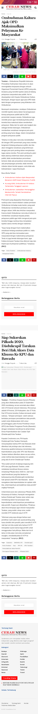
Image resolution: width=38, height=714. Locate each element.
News (3, 672)
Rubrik (22, 662)
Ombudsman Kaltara (24, 250)
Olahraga (23, 651)
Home (3, 14)
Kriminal (4, 667)
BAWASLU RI (18, 542)
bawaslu (9, 542)
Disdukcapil (28, 542)
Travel (22, 672)
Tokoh (22, 670)
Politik (22, 659)
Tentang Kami (16, 703)
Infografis (5, 662)
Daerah (9, 14)
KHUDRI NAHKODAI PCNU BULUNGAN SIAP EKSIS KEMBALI (18, 684)
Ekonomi (5, 656)
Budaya (4, 651)
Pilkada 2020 (24, 551)
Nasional (5, 670)
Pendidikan (24, 656)
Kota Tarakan (11, 250)
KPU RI (20, 545)
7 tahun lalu (23, 39)
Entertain (5, 659)
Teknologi (23, 667)
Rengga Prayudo (10, 39)
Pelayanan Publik (8, 253)
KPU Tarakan (29, 545)
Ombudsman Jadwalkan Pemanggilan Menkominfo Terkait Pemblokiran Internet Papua (20, 192)
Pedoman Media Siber (9, 705)
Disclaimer (5, 703)
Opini (22, 654)
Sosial (22, 664)
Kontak (26, 703)
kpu (14, 545)
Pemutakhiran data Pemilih (11, 548)
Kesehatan (5, 664)
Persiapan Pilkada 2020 (10, 551)
